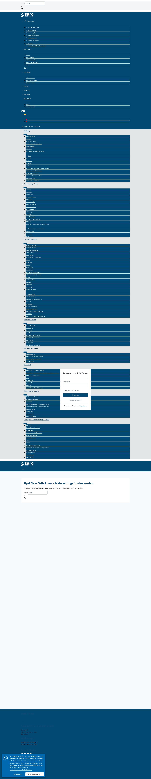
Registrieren (83, 406)
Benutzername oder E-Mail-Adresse (75, 373)
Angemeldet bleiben (71, 390)
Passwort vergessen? (76, 400)
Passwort (66, 382)
